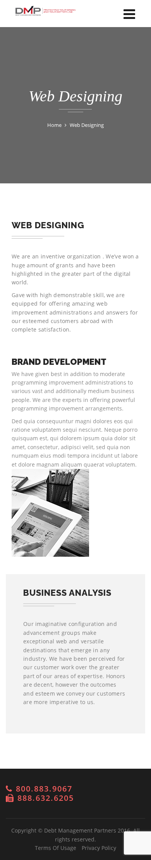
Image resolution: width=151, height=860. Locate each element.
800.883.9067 (44, 788)
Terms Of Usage (55, 847)
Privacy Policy (99, 847)
